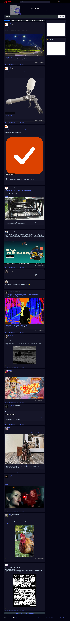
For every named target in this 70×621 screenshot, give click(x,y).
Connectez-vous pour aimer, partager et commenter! (14, 64)
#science (20, 295)
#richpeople (20, 408)
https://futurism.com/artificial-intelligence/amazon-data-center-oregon (18, 296)
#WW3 (8, 408)
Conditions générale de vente (41, 617)
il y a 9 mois (9, 292)
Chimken (10, 514)
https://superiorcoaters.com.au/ (10, 27)
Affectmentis (10, 335)
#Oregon (28, 294)
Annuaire (64, 618)
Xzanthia (10, 370)
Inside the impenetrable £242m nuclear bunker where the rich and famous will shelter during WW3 (24, 418)
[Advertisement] (56, 29)
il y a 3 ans (9, 428)
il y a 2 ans (9, 406)
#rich (23, 408)
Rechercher (62, 16)
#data (25, 294)
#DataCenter (7, 294)
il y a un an (9, 336)
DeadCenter (10, 475)
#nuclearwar (15, 408)
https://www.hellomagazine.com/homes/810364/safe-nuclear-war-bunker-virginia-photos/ (21, 410)
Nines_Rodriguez (11, 291)
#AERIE (32, 408)
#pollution (17, 295)
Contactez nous (57, 617)
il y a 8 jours (9, 24)
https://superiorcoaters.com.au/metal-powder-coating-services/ (16, 71)
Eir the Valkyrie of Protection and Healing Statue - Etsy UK (17, 465)
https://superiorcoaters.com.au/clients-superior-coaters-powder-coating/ (18, 190)
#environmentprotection (34, 294)
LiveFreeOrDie (10, 564)
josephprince (10, 231)
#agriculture (12, 295)
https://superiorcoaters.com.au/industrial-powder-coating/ (15, 129)
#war (6, 408)
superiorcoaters (11, 23)
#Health (18, 294)
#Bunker (11, 408)
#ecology (15, 294)
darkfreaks (10, 270)
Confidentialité (50, 617)
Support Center (63, 617)
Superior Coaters (9, 57)
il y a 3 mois (9, 271)
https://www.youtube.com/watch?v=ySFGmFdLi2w (14, 376)
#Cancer (11, 294)
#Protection (26, 408)
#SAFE (30, 408)
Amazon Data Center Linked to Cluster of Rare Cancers (16, 325)
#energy (23, 295)
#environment (7, 295)
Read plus (6, 32)
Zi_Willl (9, 427)
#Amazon (22, 294)
